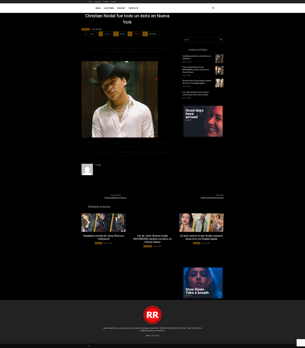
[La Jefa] (87, 169)
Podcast (105, 2)
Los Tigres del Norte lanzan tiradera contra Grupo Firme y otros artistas (196, 93)
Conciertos (147, 246)
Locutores (98, 2)
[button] (213, 8)
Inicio (90, 2)
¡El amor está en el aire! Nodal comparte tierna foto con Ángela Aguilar (197, 81)
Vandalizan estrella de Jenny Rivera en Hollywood (103, 237)
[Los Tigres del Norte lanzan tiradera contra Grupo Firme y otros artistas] (219, 94)
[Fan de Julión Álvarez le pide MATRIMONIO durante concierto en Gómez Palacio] (219, 70)
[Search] (221, 39)
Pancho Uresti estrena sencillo (212, 198)
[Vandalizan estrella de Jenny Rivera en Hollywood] (219, 58)
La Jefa (98, 165)
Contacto (113, 2)
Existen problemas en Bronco (115, 198)
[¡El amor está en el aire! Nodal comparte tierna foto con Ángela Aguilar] (219, 83)
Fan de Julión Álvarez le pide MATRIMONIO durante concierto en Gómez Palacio (196, 69)
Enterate (85, 29)
